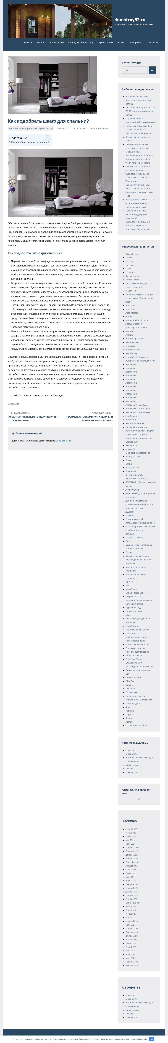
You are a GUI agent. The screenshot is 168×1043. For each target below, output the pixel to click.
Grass (128, 268)
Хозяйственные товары (136, 725)
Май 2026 (130, 840)
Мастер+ (129, 581)
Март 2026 (130, 843)
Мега (127, 585)
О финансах (152, 42)
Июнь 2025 (130, 873)
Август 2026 (131, 829)
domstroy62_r (80, 128)
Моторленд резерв (134, 604)
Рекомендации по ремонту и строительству (71, 42)
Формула (129, 710)
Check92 (129, 257)
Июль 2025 (130, 869)
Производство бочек (135, 640)
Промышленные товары (137, 644)
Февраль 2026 (132, 847)
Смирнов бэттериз (134, 655)
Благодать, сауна (133, 456)
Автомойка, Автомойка (136, 357)
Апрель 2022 (131, 954)
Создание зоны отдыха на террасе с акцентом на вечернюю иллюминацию (137, 225)
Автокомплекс (132, 342)
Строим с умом (105, 42)
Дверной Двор (132, 489)
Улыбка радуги (132, 703)
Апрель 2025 (131, 880)
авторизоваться (63, 440)
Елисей (129, 515)
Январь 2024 (131, 932)
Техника (121, 42)
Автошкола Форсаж (134, 423)
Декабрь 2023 (132, 936)
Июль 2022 (130, 943)
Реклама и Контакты (135, 648)
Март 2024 (130, 925)
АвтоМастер (131, 353)
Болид (128, 464)
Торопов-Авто (132, 692)
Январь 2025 (131, 888)
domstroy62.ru (129, 19)
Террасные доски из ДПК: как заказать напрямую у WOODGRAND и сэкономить (139, 129)
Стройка (129, 685)
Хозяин (129, 721)
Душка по (130, 511)
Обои (128, 615)
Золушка (129, 534)
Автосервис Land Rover (136, 405)
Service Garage (132, 276)
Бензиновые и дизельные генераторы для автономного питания (139, 100)
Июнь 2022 (130, 947)
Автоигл (129, 331)
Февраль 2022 (132, 961)
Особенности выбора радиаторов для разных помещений (136, 214)
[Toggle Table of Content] (46, 137)
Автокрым (130, 346)
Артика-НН (130, 449)
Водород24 (130, 471)
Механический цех (134, 593)
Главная (28, 42)
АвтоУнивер (131, 416)
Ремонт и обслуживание (137, 651)
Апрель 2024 (131, 921)
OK (152, 1039)
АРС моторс (131, 445)
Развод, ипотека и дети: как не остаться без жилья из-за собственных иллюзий (139, 203)
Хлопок (129, 718)
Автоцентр (130, 419)
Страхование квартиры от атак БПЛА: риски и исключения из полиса (140, 111)
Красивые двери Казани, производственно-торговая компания (138, 560)
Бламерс (129, 460)
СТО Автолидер (133, 677)
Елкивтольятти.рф (134, 519)
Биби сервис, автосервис (137, 452)
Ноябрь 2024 (131, 895)
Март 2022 (130, 958)
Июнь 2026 (130, 836)
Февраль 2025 (132, 884)
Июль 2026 (130, 832)
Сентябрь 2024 (132, 902)
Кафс (128, 541)
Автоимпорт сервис (135, 338)
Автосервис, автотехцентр (138, 408)
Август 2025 (131, 866)
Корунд (128, 552)
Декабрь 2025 (132, 855)
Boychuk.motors (133, 254)
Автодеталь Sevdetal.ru (136, 320)
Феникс (129, 707)
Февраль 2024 (132, 928)
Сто (127, 674)
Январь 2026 (131, 851)
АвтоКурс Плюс (132, 349)
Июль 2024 (130, 910)
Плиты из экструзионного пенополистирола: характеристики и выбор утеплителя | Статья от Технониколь (137, 173)
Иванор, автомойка (134, 537)
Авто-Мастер (131, 312)
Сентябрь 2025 (132, 862)
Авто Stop (130, 305)
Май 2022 (130, 950)
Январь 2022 (131, 965)
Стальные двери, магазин (137, 670)
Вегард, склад (132, 467)
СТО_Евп (130, 681)
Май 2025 (130, 877)
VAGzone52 (130, 290)
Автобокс (130, 316)
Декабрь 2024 (132, 891)
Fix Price (129, 261)
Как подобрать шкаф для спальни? (30, 142)
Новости (41, 42)
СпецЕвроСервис (134, 659)
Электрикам (135, 42)
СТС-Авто (130, 688)
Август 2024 (131, 906)
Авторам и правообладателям (140, 360)
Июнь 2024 (130, 913)
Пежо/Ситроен (132, 626)
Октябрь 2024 (132, 899)
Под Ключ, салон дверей (137, 629)
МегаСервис (131, 589)
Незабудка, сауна (133, 611)
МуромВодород (133, 607)
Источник (13, 403)
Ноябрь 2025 (131, 858)
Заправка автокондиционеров (140, 523)
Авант (128, 301)
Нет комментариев (99, 128)
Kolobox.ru (130, 272)
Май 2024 (130, 917)
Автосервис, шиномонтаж (138, 412)
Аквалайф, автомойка (136, 427)
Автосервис (131, 364)
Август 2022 (131, 939)
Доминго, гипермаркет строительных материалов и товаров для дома (139, 504)
